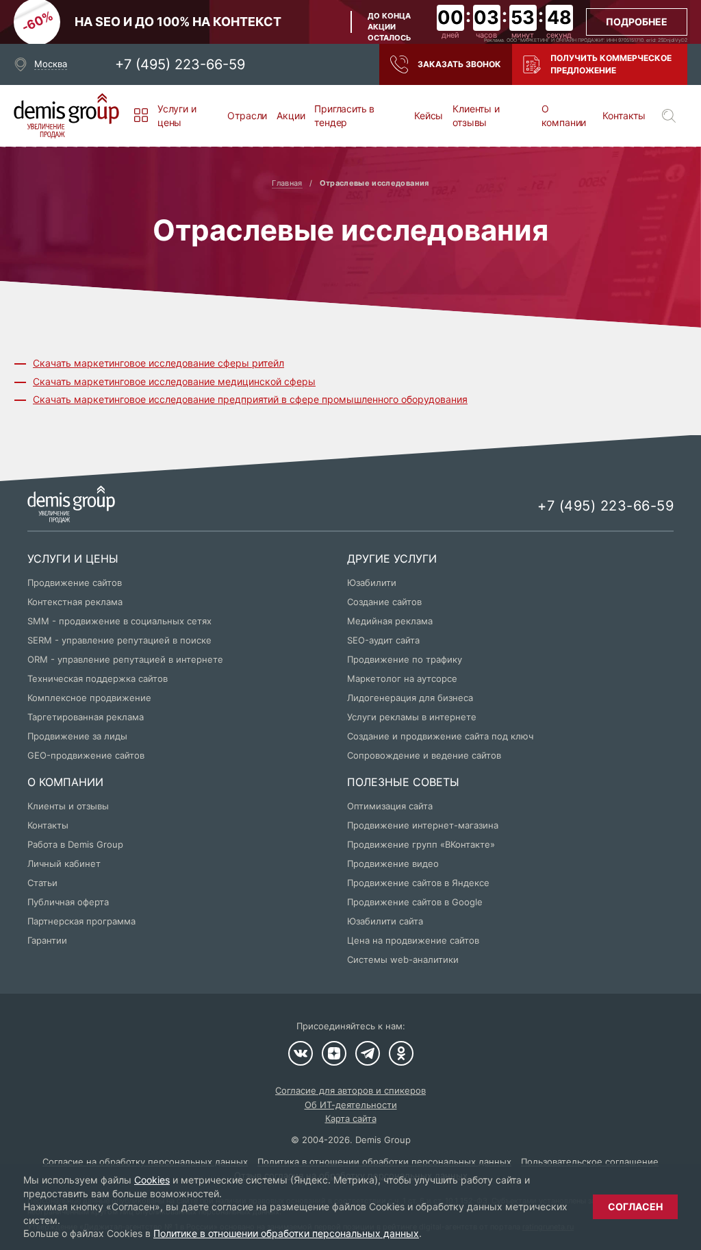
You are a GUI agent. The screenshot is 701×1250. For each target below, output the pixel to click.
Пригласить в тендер (344, 115)
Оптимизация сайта (390, 805)
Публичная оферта (68, 901)
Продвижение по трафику (404, 659)
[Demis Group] (66, 115)
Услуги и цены (176, 115)
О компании (564, 115)
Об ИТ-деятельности (351, 1104)
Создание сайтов (384, 601)
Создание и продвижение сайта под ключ (440, 736)
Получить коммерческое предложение (611, 64)
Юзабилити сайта (385, 921)
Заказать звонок (459, 64)
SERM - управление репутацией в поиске (119, 640)
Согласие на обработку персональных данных (145, 1161)
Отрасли (247, 115)
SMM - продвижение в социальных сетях (119, 620)
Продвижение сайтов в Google (415, 901)
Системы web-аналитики (403, 959)
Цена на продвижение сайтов (413, 940)
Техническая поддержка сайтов (97, 678)
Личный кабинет (64, 863)
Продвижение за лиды (77, 736)
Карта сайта (351, 1118)
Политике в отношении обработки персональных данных (286, 1233)
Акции (291, 115)
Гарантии (47, 940)
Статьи (42, 882)
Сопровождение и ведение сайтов (424, 755)
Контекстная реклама (75, 601)
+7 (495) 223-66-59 (180, 64)
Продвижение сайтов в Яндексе (418, 882)
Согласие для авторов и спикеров (350, 1090)
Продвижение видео (393, 863)
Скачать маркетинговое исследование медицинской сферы (174, 381)
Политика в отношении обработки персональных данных (384, 1161)
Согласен (635, 1206)
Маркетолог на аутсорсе (402, 678)
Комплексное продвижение (89, 697)
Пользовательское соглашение (590, 1161)
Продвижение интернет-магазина (422, 825)
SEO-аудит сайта (383, 640)
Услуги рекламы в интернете (411, 716)
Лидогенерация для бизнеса (410, 697)
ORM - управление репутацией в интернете (125, 659)
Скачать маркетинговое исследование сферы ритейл (158, 363)
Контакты (624, 115)
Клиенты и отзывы (476, 115)
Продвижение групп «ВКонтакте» (421, 844)
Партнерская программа (81, 921)
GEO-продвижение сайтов (85, 755)
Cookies (152, 1180)
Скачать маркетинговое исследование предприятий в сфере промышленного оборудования (250, 399)
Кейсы (428, 115)
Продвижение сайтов (74, 582)
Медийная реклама (390, 620)
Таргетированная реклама (85, 716)
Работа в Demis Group (75, 844)
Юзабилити (371, 582)
